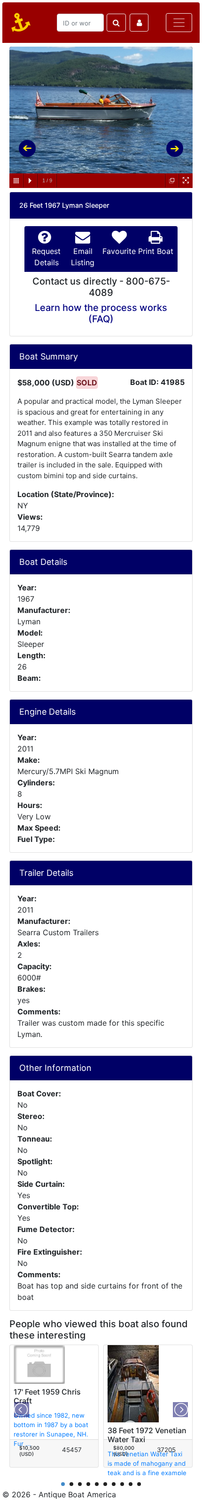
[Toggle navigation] (179, 22)
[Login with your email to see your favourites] (139, 23)
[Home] (19, 22)
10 (139, 1484)
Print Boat (155, 251)
